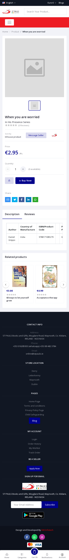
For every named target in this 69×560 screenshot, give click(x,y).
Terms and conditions (34, 405)
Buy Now (26, 180)
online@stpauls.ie (34, 353)
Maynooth (34, 379)
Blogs (61, 2)
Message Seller (36, 135)
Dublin (34, 384)
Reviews (30, 214)
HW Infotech (47, 530)
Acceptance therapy (47, 297)
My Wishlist (34, 448)
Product (15, 31)
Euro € (51, 2)
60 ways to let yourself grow (17, 299)
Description (12, 214)
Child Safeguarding (34, 414)
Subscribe (50, 504)
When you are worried (33, 31)
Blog (34, 420)
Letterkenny (34, 375)
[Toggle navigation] (9, 22)
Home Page (34, 401)
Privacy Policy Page (34, 410)
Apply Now (34, 468)
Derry (34, 371)
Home (5, 31)
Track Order (34, 452)
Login (34, 439)
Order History (34, 443)
